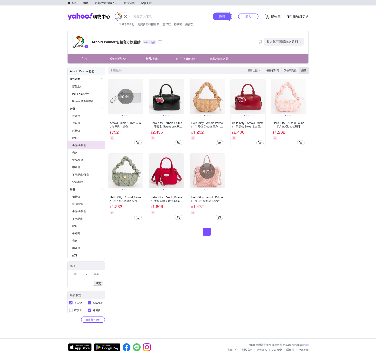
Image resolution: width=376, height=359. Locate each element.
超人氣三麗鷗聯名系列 (282, 41)
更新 (305, 344)
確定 (98, 283)
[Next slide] (140, 96)
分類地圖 (303, 349)
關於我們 (247, 349)
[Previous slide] (110, 96)
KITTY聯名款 (185, 58)
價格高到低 (290, 70)
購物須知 (262, 349)
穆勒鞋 (178, 24)
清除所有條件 (93, 319)
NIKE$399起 (126, 24)
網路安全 (277, 349)
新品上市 (152, 58)
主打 (84, 58)
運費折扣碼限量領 (148, 24)
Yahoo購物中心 (88, 16)
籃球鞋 (167, 24)
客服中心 (233, 349)
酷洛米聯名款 (219, 58)
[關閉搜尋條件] (125, 16)
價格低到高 (272, 70)
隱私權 (290, 349)
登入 (248, 16)
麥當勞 (189, 24)
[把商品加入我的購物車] (138, 142)
